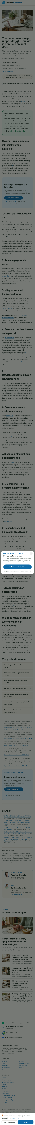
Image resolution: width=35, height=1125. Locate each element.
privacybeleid (15, 1118)
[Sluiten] (31, 553)
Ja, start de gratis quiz (16, 567)
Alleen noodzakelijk (9, 1122)
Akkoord (25, 1122)
